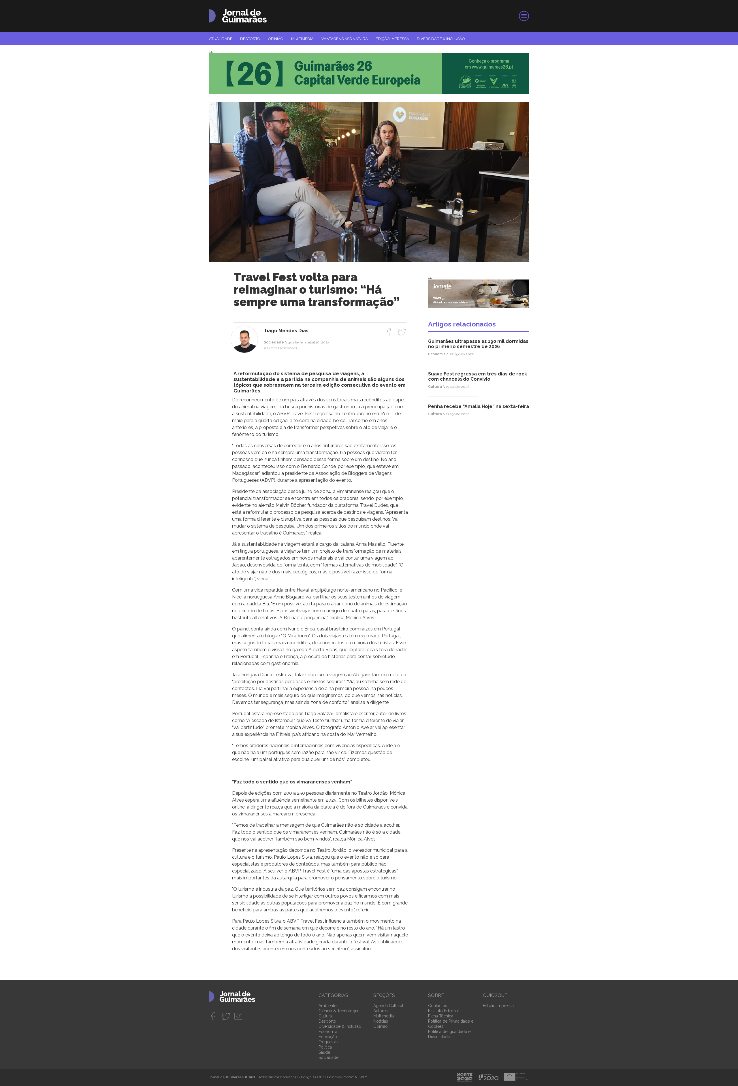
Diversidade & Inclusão (441, 39)
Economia (328, 1031)
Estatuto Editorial (443, 1010)
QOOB (317, 1077)
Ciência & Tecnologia (338, 1010)
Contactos (437, 1005)
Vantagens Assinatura (346, 39)
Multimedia (304, 39)
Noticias (380, 1021)
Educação (328, 1036)
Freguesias (328, 1042)
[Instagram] (238, 1016)
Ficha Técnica (440, 1016)
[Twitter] (401, 332)
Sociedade (328, 1057)
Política (325, 1047)
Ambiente (327, 1005)
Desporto (252, 39)
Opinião (277, 39)
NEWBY (361, 1077)
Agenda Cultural (388, 1005)
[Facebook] (389, 332)
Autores (380, 1010)
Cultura (325, 1016)
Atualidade (222, 39)
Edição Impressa (394, 39)
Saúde (324, 1052)
